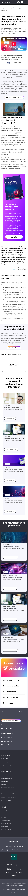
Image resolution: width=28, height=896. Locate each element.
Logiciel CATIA (4, 781)
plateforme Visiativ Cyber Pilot (15, 149)
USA (23, 846)
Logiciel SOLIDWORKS (6, 775)
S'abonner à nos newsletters (11, 720)
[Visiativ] (7, 2)
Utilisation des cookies (18, 885)
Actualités (3, 814)
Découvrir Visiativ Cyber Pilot (14, 97)
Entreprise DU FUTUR (6, 800)
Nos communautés (11, 686)
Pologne (6, 846)
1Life (10, 849)
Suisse (20, 846)
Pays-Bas (23, 845)
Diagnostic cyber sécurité (7, 761)
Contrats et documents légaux (19, 883)
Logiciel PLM (4, 784)
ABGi (12, 849)
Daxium (18, 849)
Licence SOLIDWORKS (6, 778)
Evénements (4, 817)
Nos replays (8, 703)
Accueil (2, 7)
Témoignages (13, 7)
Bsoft (15, 849)
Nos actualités (9, 697)
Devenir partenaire (14, 347)
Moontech (18, 132)
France (18, 845)
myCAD (6, 849)
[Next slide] (25, 372)
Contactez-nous (8, 741)
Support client (7, 744)
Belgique (14, 845)
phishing (24, 91)
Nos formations (9, 680)
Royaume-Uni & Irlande (13, 846)
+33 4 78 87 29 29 (8, 737)
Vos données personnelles (7, 883)
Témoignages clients (6, 820)
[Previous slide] (2, 372)
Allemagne (5, 845)
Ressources (7, 7)
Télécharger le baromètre (14, 237)
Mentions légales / (9, 885)
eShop (2, 849)
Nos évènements (10, 692)
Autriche (10, 845)
